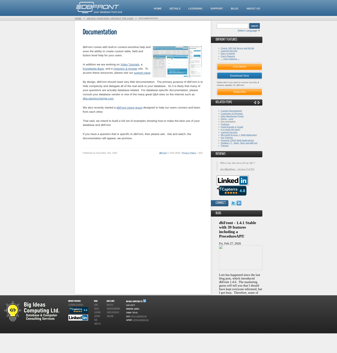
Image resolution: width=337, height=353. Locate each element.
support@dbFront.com (141, 320)
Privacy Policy (189, 153)
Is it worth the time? (230, 129)
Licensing (195, 8)
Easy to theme (228, 53)
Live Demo (239, 66)
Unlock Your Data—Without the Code (110, 18)
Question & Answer (125, 68)
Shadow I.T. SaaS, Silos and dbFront (239, 143)
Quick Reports (228, 56)
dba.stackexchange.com (98, 98)
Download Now (239, 75)
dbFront (163, 153)
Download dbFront (113, 309)
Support (216, 8)
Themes (225, 145)
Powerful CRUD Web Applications (237, 140)
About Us (253, 8)
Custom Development (231, 111)
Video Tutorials (129, 64)
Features (225, 124)
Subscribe (239, 91)
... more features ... (230, 59)
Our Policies (227, 137)
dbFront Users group (129, 107)
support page (142, 72)
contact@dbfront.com (139, 317)
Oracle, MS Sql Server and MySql (237, 48)
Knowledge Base (93, 68)
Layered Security (229, 51)
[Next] (258, 102)
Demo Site (110, 305)
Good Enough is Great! (232, 127)
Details (175, 8)
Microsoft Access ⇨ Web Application (239, 135)
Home (158, 8)
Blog (235, 8)
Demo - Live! (227, 119)
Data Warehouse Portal (232, 116)
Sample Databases (113, 312)
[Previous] (255, 102)
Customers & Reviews (232, 113)
